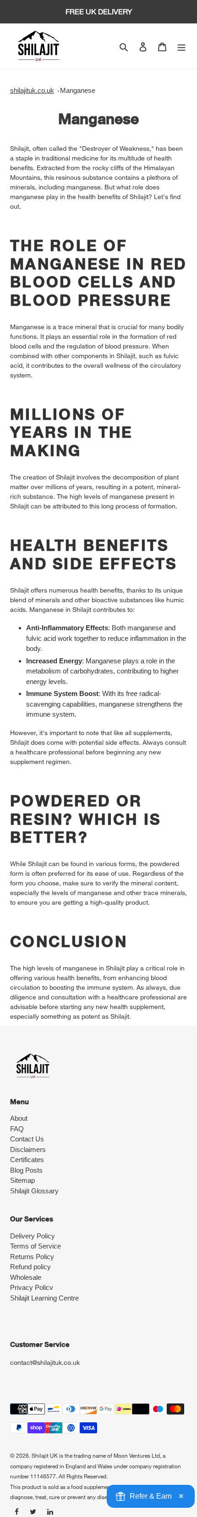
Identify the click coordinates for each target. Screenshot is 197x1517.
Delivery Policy (32, 1236)
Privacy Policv (31, 1287)
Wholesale (25, 1277)
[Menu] (181, 46)
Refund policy (30, 1267)
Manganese (77, 90)
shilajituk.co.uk (32, 90)
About (18, 1118)
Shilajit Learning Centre (44, 1298)
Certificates (27, 1159)
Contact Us (27, 1139)
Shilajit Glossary (34, 1191)
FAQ (17, 1129)
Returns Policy (32, 1256)
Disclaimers (28, 1149)
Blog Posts (26, 1170)
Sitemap (22, 1180)
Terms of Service (35, 1246)
